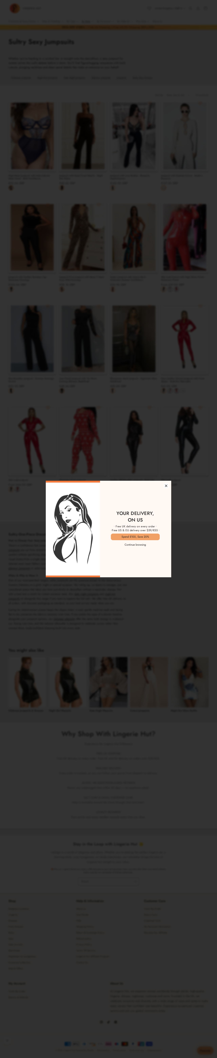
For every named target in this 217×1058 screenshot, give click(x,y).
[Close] (166, 485)
